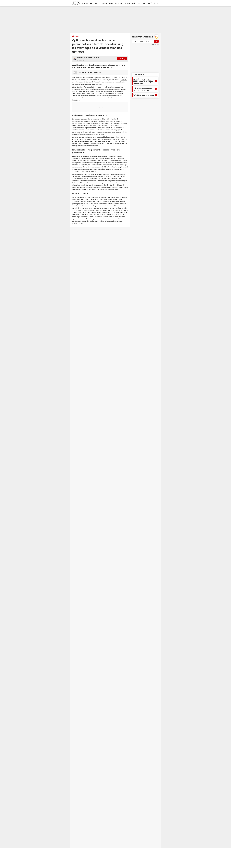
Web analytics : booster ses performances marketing (142, 89)
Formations (139, 75)
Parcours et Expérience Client (143, 95)
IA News (85, 3)
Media (111, 3)
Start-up (118, 3)
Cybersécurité (130, 3)
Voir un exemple (155, 44)
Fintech (78, 36)
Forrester (124, 79)
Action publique (101, 3)
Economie (141, 3)
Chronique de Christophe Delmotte (88, 57)
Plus (148, 3)
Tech (91, 3)
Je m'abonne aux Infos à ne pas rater (89, 72)
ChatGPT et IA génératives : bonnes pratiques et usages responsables (143, 81)
